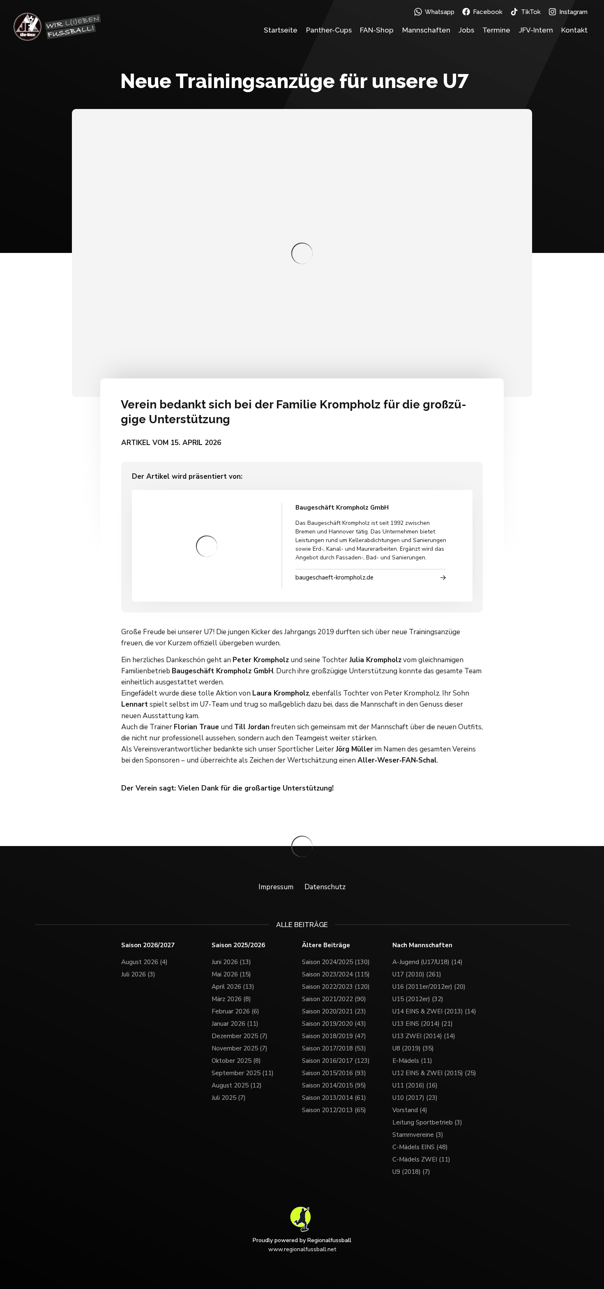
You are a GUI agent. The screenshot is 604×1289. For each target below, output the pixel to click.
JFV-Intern (536, 30)
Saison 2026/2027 (148, 945)
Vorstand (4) (409, 1110)
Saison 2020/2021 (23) (334, 1011)
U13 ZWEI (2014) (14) (423, 1036)
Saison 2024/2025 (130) (336, 962)
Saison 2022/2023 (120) (336, 987)
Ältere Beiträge (326, 945)
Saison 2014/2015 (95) (334, 1085)
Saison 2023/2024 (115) (336, 974)
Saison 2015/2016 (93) (334, 1073)
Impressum (275, 887)
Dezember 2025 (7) (239, 1036)
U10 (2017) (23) (415, 1098)
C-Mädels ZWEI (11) (421, 1159)
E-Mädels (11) (412, 1061)
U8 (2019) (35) (413, 1048)
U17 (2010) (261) (416, 974)
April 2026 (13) (233, 987)
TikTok (531, 12)
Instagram (573, 12)
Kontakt (574, 30)
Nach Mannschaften (422, 945)
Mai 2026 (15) (231, 974)
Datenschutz (325, 887)
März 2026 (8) (231, 999)
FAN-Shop (377, 30)
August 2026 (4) (144, 962)
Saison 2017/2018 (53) (334, 1048)
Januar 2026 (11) (235, 1024)
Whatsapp (439, 12)
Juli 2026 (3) (138, 974)
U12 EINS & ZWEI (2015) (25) (434, 1073)
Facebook (488, 12)
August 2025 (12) (237, 1085)
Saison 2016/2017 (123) (336, 1061)
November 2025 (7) (239, 1048)
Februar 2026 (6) (235, 1011)
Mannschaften (426, 30)
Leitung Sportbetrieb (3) (427, 1122)
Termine (496, 30)
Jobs (466, 30)
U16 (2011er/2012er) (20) (429, 987)
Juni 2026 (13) (231, 962)
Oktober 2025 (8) (236, 1061)
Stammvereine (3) (417, 1135)
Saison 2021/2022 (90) (334, 999)
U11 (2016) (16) (415, 1085)
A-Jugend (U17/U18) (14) (427, 962)
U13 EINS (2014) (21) (422, 1024)
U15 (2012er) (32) (417, 999)
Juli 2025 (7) (229, 1098)
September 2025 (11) (243, 1073)
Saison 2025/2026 (238, 945)
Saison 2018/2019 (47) (334, 1036)
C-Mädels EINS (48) (420, 1147)
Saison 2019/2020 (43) (334, 1024)
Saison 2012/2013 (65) (334, 1110)
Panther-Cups (329, 30)
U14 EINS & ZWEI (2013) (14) (434, 1011)
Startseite (280, 30)
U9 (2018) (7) (411, 1172)
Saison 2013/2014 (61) (334, 1098)
